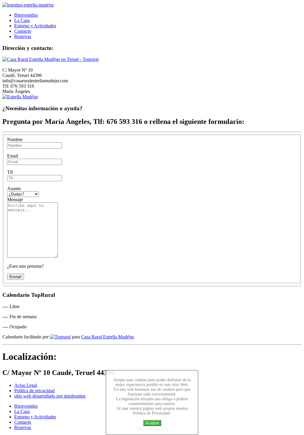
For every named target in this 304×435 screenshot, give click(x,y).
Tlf (10, 172)
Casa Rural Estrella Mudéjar (107, 336)
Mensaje (15, 199)
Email (12, 155)
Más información (152, 428)
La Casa (22, 20)
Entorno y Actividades (35, 25)
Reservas (22, 36)
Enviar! (16, 277)
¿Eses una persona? (25, 266)
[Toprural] (60, 336)
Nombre (15, 139)
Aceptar (152, 423)
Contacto (22, 31)
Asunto (14, 188)
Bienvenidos (26, 15)
